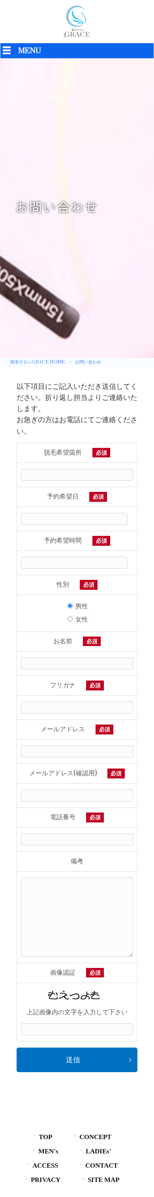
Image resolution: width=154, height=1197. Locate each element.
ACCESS (45, 1165)
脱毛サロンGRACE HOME (37, 362)
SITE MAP (103, 1180)
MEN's (48, 1151)
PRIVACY (45, 1180)
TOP (45, 1137)
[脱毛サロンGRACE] (77, 37)
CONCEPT (95, 1137)
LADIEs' (98, 1151)
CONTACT (101, 1165)
